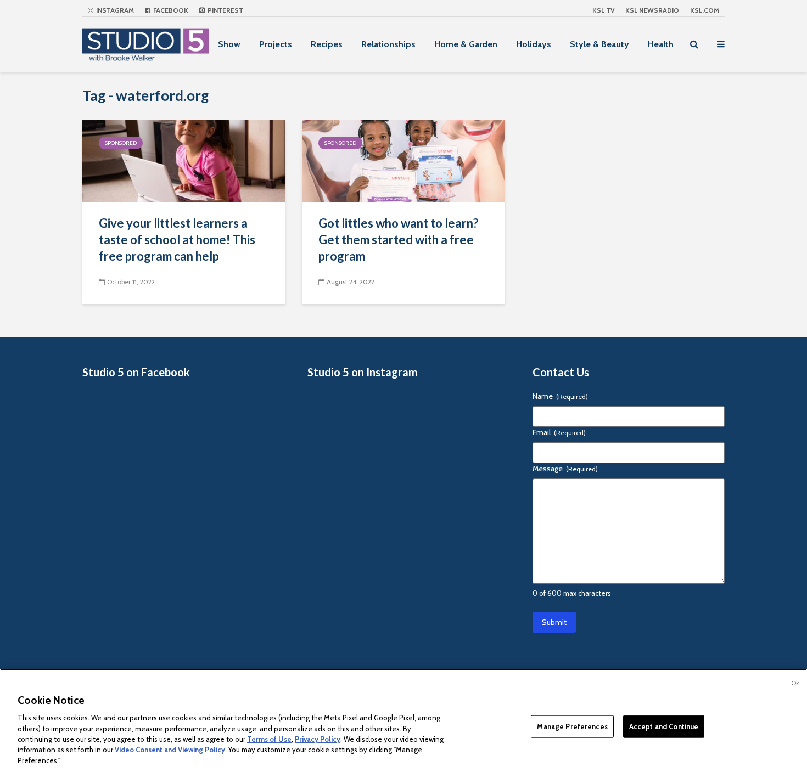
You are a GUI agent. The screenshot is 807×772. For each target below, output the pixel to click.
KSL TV (603, 10)
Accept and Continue (663, 726)
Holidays (533, 44)
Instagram (114, 10)
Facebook (170, 10)
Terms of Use (269, 739)
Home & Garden (465, 44)
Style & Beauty (599, 44)
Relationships (388, 44)
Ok (795, 683)
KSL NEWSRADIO (652, 10)
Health (661, 44)
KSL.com (704, 10)
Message (565, 469)
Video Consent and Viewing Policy (170, 750)
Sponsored (121, 142)
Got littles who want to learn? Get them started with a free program (398, 239)
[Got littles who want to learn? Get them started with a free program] (403, 160)
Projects (275, 44)
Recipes (327, 44)
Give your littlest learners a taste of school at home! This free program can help (177, 239)
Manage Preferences (572, 726)
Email (559, 432)
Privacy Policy (317, 739)
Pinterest (224, 10)
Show (229, 44)
